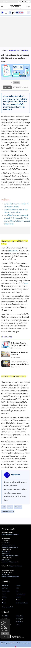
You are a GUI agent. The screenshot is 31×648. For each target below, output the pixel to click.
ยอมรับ (5, 633)
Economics (5, 585)
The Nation (5, 616)
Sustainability (6, 591)
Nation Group (19, 616)
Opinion (18, 600)
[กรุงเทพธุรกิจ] (15, 6)
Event (4, 603)
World (4, 594)
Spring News (19, 622)
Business (4, 588)
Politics (4, 597)
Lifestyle (18, 597)
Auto (17, 591)
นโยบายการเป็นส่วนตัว (22, 603)
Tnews (18, 625)
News (3, 600)
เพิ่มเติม (6, 630)
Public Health (25, 50)
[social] (19, 2)
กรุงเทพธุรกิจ (19, 619)
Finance (18, 585)
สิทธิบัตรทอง (18, 507)
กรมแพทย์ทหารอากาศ (8, 511)
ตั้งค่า (5, 637)
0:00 (6, 12)
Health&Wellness (14, 50)
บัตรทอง (10, 507)
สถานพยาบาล (13, 251)
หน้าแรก (4, 50)
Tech (17, 588)
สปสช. (26, 283)
